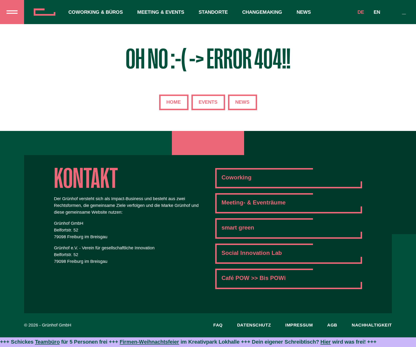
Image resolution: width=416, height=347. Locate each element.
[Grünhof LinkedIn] (232, 143)
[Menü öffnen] (12, 12)
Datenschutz (254, 325)
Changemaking (262, 12)
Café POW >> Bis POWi (253, 278)
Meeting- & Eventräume (253, 202)
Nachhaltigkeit (372, 325)
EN (377, 12)
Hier (325, 342)
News (304, 12)
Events (208, 102)
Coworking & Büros (95, 12)
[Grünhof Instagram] (208, 143)
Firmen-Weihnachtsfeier (149, 342)
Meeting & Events (160, 12)
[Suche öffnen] (392, 12)
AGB (332, 325)
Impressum (299, 325)
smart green (237, 227)
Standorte (213, 12)
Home (173, 102)
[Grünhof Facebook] (184, 143)
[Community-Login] (404, 12)
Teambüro (47, 342)
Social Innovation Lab (251, 253)
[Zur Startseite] (46, 12)
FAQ (218, 325)
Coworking (236, 177)
